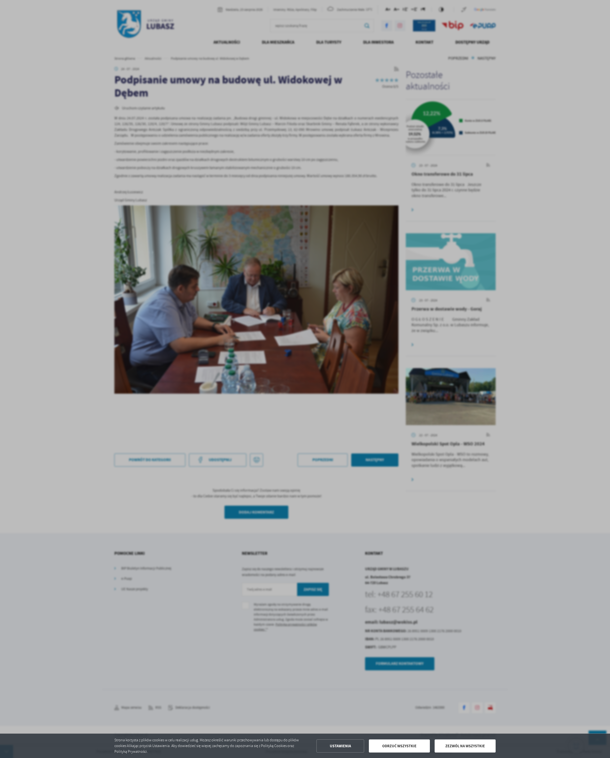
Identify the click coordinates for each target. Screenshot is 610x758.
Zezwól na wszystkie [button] (465, 745)
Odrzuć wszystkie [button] (399, 745)
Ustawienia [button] (340, 745)
